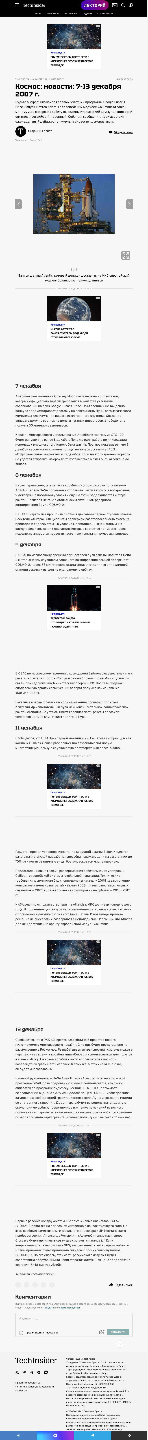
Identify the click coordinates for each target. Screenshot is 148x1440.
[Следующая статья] (74, 1344)
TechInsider (34, 5)
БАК (40, 140)
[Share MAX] (55, 1435)
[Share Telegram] (92, 1435)
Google (33, 140)
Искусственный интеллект (48, 79)
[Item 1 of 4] (74, 204)
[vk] (24, 1372)
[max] (46, 1372)
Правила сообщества (27, 1382)
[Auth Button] (131, 5)
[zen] (39, 1372)
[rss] (17, 1372)
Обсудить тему (123, 132)
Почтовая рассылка (114, 5)
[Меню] (17, 5)
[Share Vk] (18, 1435)
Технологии (22, 79)
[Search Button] (123, 5)
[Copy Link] (129, 1435)
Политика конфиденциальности (34, 1386)
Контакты (21, 1390)
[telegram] (31, 1372)
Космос (24, 140)
